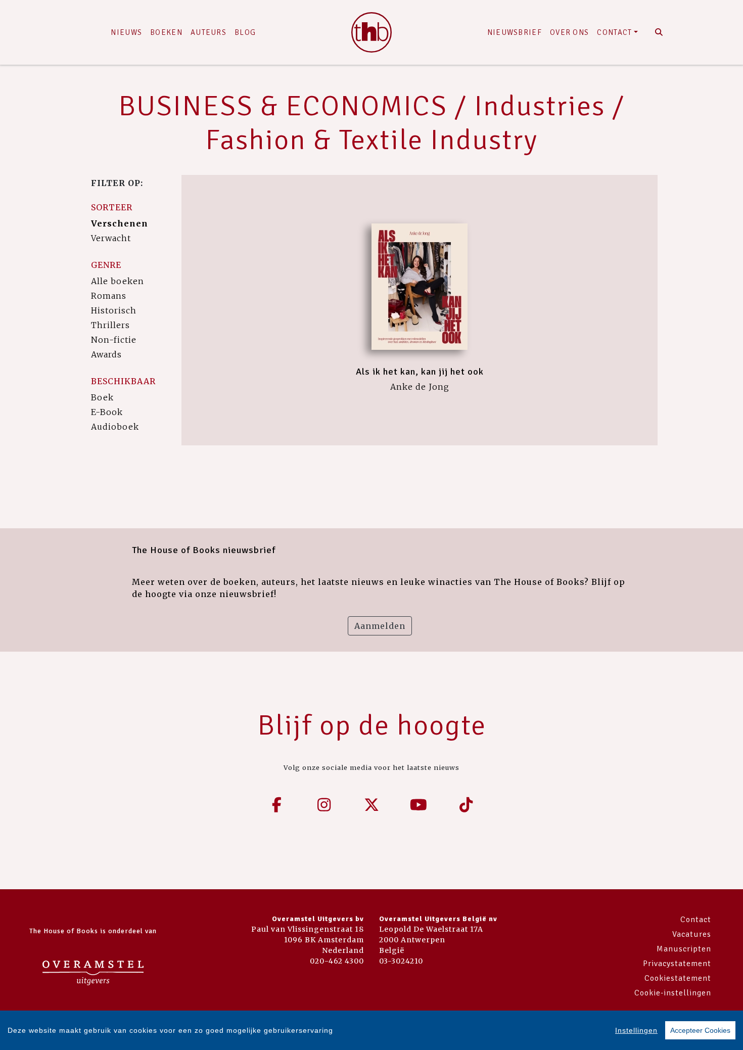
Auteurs (208, 32)
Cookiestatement (677, 978)
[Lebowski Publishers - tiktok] (466, 804)
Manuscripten (684, 949)
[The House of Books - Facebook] (277, 804)
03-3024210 (401, 961)
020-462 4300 (337, 961)
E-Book (107, 412)
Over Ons (569, 32)
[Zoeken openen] (659, 32)
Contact (614, 32)
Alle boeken (117, 281)
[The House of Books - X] (371, 804)
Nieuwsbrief (514, 32)
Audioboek (115, 427)
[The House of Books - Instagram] (324, 804)
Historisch (113, 310)
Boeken (166, 32)
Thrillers (110, 325)
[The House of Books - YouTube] (419, 804)
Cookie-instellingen (672, 993)
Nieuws (126, 32)
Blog (245, 32)
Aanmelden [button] (379, 626)
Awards (106, 354)
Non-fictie (113, 340)
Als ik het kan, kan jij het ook (420, 371)
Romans (108, 296)
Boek (102, 397)
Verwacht (111, 238)
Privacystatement (677, 963)
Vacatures (691, 934)
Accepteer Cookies (700, 1030)
